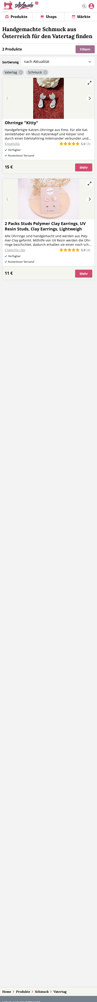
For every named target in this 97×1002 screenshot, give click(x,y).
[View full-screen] (89, 82)
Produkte (23, 992)
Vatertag (60, 992)
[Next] (89, 98)
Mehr (84, 167)
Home (6, 992)
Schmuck (42, 992)
